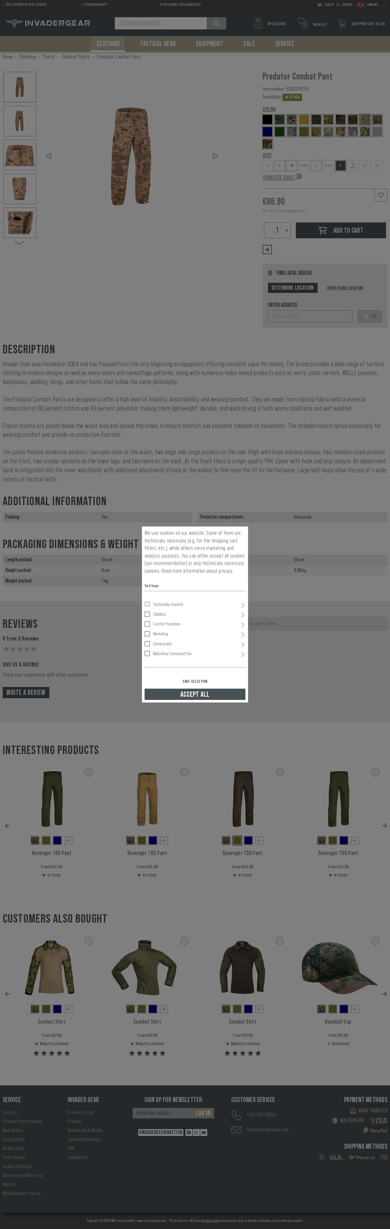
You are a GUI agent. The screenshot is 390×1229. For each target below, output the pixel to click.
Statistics (159, 613)
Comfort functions (166, 624)
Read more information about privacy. (197, 571)
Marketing (160, 633)
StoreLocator (162, 643)
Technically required (168, 604)
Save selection (195, 681)
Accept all (194, 694)
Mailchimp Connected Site (172, 653)
